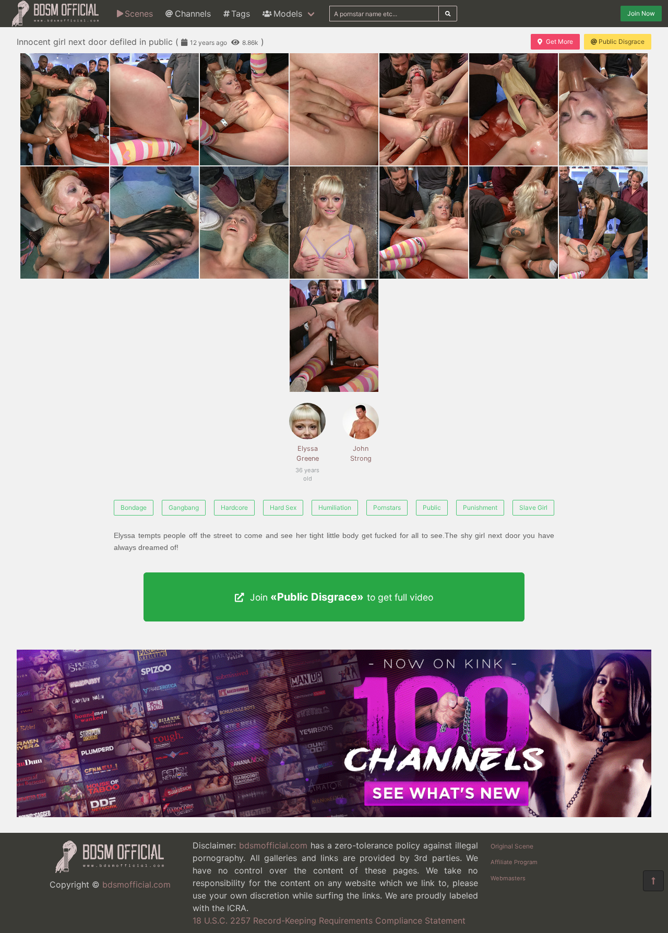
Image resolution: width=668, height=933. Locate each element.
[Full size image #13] (603, 222)
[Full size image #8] (154, 222)
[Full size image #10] (334, 222)
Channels (193, 13)
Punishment (480, 507)
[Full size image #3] (334, 109)
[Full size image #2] (244, 109)
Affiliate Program (514, 862)
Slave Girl (533, 507)
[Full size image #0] (64, 109)
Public (432, 507)
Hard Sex (283, 507)
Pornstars (387, 507)
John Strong (361, 453)
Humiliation (334, 507)
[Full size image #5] (513, 109)
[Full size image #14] (334, 336)
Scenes (139, 13)
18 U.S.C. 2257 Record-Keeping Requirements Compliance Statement (329, 920)
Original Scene (512, 846)
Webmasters (508, 878)
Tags (240, 13)
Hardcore (234, 507)
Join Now (641, 13)
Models (287, 13)
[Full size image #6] (603, 109)
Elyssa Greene (307, 459)
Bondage (134, 507)
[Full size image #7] (64, 222)
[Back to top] (653, 880)
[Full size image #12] (513, 222)
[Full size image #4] (423, 109)
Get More (559, 41)
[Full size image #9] (244, 222)
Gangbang (184, 507)
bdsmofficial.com (136, 884)
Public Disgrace (622, 41)
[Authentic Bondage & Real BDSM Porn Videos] (334, 814)
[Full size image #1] (154, 109)
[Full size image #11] (423, 222)
